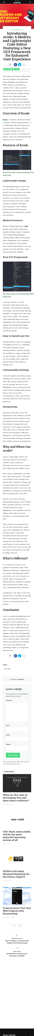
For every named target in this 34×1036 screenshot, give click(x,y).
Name (8, 725)
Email (8, 735)
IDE (22, 29)
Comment (9, 700)
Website (8, 744)
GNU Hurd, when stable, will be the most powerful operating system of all (17, 835)
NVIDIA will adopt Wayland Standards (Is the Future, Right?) (16, 874)
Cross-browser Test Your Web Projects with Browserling (17, 911)
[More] (24, 64)
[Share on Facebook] (15, 64)
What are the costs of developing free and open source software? (16, 798)
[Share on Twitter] (19, 64)
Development (15, 29)
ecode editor (7, 669)
